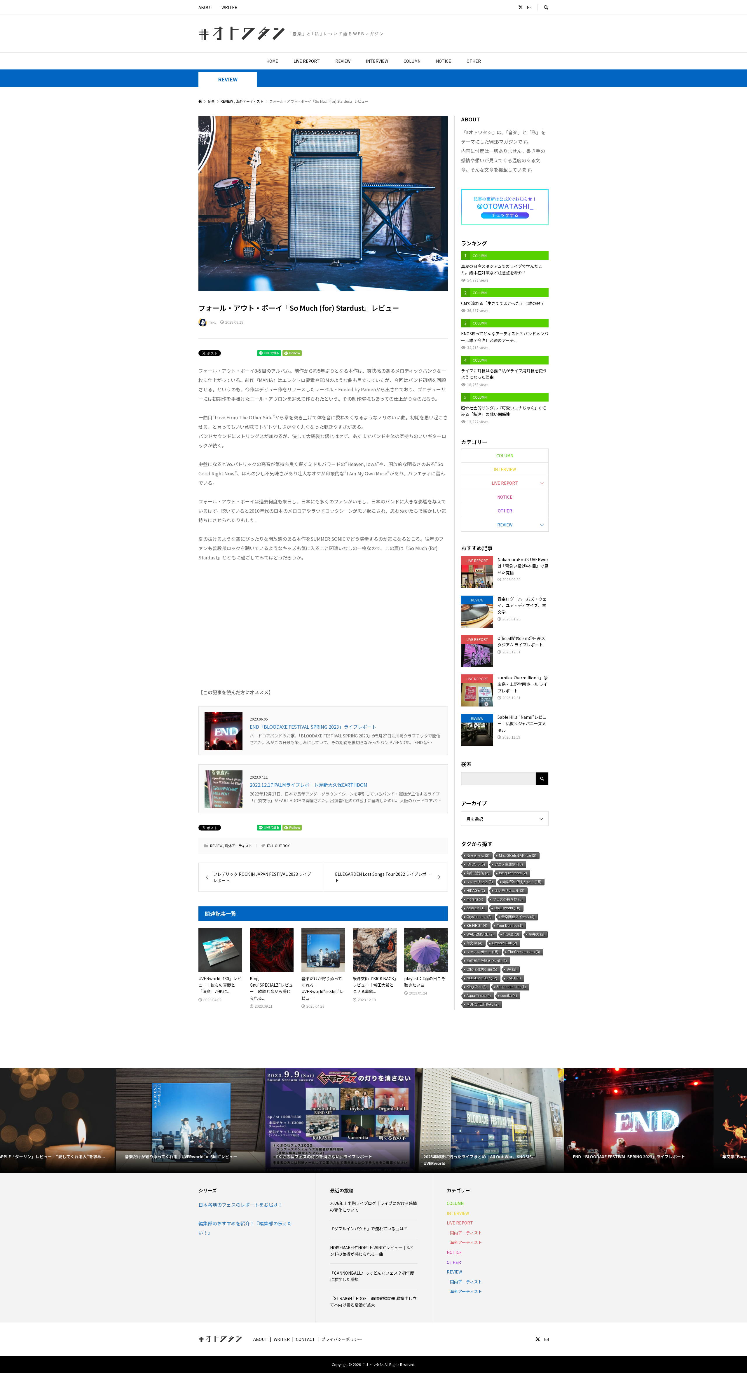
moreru (475, 899)
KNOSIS (476, 864)
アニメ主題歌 (509, 864)
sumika (508, 996)
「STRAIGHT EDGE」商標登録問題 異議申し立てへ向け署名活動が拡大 (373, 1301)
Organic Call (504, 943)
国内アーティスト (466, 1233)
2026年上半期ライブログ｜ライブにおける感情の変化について (373, 1206)
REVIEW (342, 61)
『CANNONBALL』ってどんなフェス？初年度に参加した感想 (372, 1276)
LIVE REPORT (307, 61)
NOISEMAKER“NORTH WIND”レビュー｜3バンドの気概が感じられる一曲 (371, 1251)
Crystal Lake (479, 917)
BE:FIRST (477, 926)
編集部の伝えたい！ (521, 882)
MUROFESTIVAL (483, 1004)
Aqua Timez (479, 996)
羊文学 (474, 943)
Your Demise (510, 926)
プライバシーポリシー (341, 1339)
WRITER (229, 7)
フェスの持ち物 (508, 899)
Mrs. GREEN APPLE (517, 856)
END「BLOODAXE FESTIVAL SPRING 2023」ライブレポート (313, 726)
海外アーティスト (238, 845)
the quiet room (513, 873)
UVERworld (507, 908)
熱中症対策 (478, 873)
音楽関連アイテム (518, 917)
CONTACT (305, 1339)
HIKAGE (476, 891)
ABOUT (205, 7)
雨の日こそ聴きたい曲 (487, 961)
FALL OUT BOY (278, 845)
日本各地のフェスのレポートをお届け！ (240, 1204)
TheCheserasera (524, 952)
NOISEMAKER (482, 978)
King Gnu (477, 987)
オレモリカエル (509, 891)
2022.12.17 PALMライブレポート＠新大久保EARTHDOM (308, 784)
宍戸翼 (511, 934)
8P (511, 969)
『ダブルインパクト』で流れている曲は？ (369, 1228)
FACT (514, 978)
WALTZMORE (480, 934)
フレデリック (480, 882)
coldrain (476, 908)
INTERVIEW (377, 61)
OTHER (474, 61)
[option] (74, 1120)
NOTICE (443, 61)
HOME (272, 61)
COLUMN (412, 61)
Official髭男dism (482, 969)
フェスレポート (482, 952)
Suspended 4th (511, 987)
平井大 (536, 934)
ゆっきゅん (478, 856)
